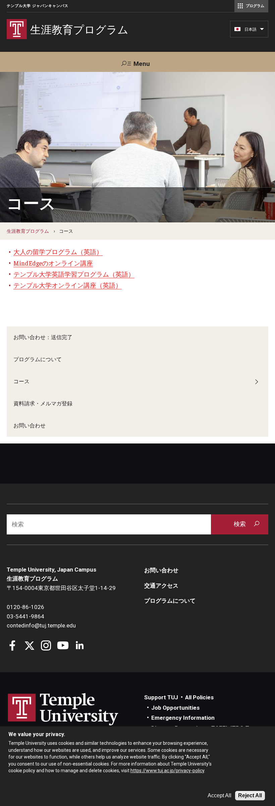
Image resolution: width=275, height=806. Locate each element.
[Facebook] (12, 646)
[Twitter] (29, 646)
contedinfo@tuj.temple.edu (41, 625)
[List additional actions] (262, 30)
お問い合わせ (29, 425)
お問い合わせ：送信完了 (42, 337)
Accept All (219, 795)
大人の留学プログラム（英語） (58, 251)
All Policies (199, 697)
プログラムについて (37, 359)
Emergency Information (183, 717)
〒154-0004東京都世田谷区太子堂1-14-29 (61, 588)
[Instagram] (46, 646)
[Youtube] (63, 646)
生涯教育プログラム (28, 231)
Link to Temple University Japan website (74, 715)
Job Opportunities (175, 707)
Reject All (250, 795)
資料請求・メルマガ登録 (42, 403)
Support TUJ (161, 697)
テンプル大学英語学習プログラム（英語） (73, 274)
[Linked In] (80, 646)
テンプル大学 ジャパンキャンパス (37, 6)
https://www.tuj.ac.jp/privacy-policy (167, 770)
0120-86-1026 (25, 607)
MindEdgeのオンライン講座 (53, 263)
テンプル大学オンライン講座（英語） (67, 285)
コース (21, 381)
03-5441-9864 (25, 616)
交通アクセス (161, 585)
